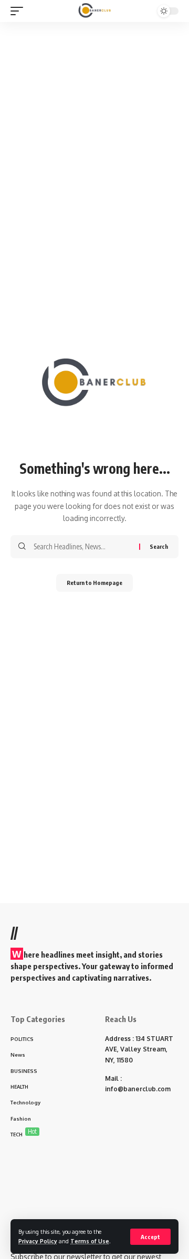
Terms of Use (89, 1241)
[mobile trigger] (19, 11)
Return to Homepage (94, 582)
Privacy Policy (37, 1241)
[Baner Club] (94, 11)
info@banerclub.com (138, 1089)
